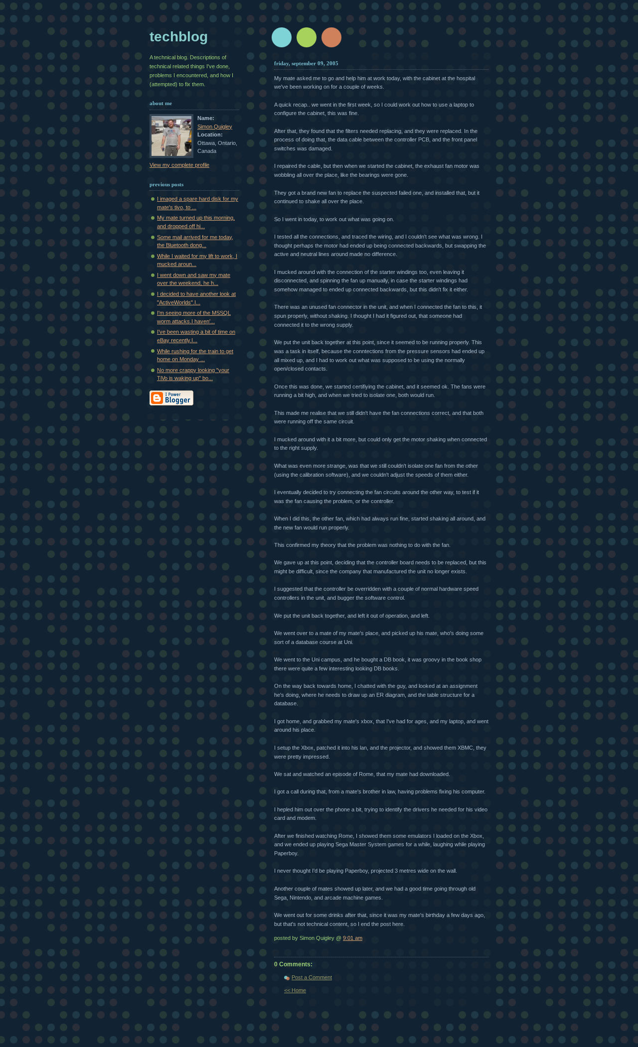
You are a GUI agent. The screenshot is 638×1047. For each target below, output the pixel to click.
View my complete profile (179, 165)
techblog (179, 36)
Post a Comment (312, 977)
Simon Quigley (214, 127)
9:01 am (352, 938)
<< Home (295, 990)
